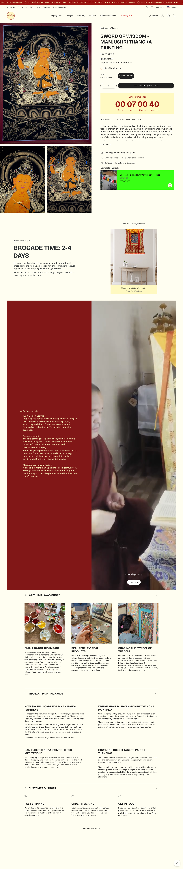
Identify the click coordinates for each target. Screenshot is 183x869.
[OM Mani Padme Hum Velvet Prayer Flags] (108, 180)
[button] (56, 16)
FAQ (31, 7)
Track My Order (59, 7)
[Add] (170, 185)
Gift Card (160, 7)
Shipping (104, 62)
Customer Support (42, 788)
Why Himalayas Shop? (44, 595)
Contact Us (22, 7)
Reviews (46, 7)
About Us (11, 7)
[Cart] (175, 15)
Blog (38, 7)
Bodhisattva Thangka (109, 28)
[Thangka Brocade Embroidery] (134, 257)
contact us (129, 810)
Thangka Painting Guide (46, 693)
